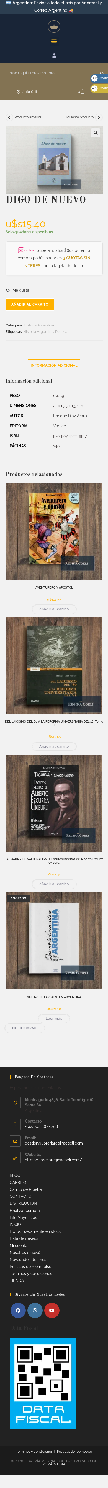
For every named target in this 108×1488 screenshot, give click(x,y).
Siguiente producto (79, 117)
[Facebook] (18, 1310)
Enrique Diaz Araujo (70, 416)
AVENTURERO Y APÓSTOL (54, 587)
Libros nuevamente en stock (35, 1231)
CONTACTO (21, 1196)
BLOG (15, 1175)
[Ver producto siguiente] (99, 117)
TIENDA (17, 1280)
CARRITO (18, 1182)
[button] (54, 41)
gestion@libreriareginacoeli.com (54, 1143)
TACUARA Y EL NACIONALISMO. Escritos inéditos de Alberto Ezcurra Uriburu (54, 861)
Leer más (54, 1019)
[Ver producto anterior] (9, 117)
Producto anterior (28, 117)
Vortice (59, 426)
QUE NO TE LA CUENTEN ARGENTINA (54, 997)
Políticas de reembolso (30, 1266)
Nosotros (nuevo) (25, 1252)
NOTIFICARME (24, 1028)
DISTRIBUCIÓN (23, 1203)
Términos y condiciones (31, 1273)
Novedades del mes (28, 1259)
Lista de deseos (24, 1238)
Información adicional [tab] (54, 365)
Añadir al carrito (29, 304)
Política (61, 332)
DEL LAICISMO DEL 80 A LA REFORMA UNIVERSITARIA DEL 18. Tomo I (54, 723)
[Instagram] (35, 1310)
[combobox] (52, 73)
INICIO (15, 1224)
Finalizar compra (25, 1210)
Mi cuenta (18, 1245)
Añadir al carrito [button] (54, 609)
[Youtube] (52, 1310)
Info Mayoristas (23, 1217)
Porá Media (54, 1464)
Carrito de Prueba (26, 1189)
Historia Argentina (39, 325)
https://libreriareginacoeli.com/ (53, 1160)
